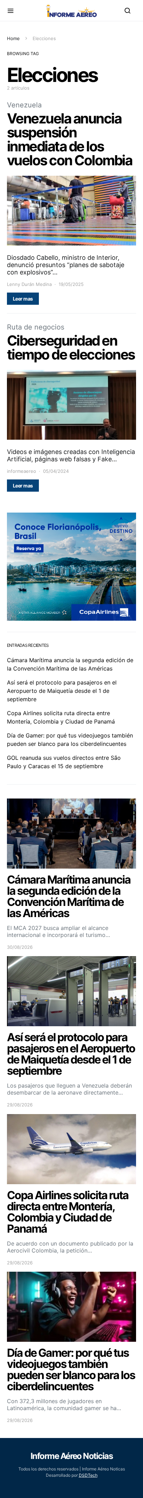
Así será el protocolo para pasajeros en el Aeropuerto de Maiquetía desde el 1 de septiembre (62, 691)
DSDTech (88, 1475)
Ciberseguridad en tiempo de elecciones (71, 347)
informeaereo (21, 471)
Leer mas (23, 299)
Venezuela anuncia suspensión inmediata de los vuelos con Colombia (69, 139)
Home (13, 38)
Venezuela (24, 105)
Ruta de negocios (35, 327)
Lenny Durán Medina (29, 284)
